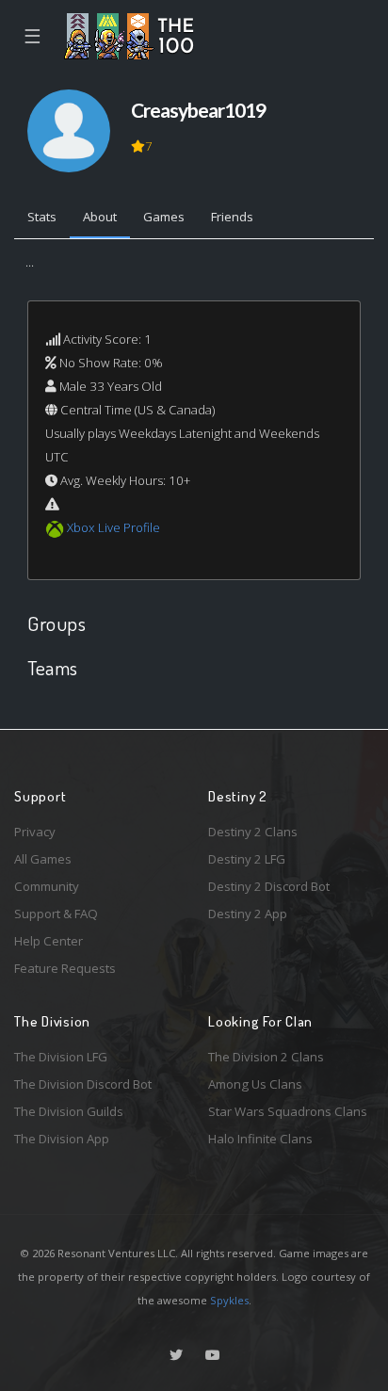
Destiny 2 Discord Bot (269, 886)
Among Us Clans (255, 1084)
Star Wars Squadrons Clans (287, 1111)
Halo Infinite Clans (260, 1138)
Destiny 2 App (247, 913)
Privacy (35, 831)
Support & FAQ (56, 913)
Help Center (48, 940)
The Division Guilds (68, 1111)
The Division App (61, 1138)
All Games (43, 858)
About (100, 216)
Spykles (229, 1300)
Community (46, 886)
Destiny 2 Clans (253, 831)
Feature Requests (65, 968)
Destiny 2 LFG (246, 858)
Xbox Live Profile (113, 527)
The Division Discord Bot (83, 1084)
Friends (232, 216)
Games (164, 216)
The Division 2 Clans (266, 1056)
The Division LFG (60, 1056)
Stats (42, 216)
